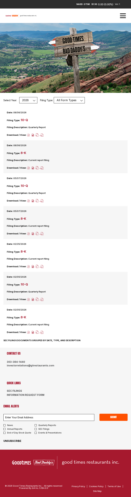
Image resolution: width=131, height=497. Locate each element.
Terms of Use (114, 486)
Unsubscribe (12, 440)
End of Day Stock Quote (19, 433)
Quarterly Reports (47, 425)
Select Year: (10, 100)
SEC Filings (20, 391)
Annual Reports (14, 429)
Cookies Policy (96, 486)
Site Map (97, 491)
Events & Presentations (50, 433)
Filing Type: (46, 100)
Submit (113, 417)
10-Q (24, 120)
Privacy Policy (78, 486)
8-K (23, 153)
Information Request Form (31, 395)
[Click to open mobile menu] (123, 16)
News (10, 425)
